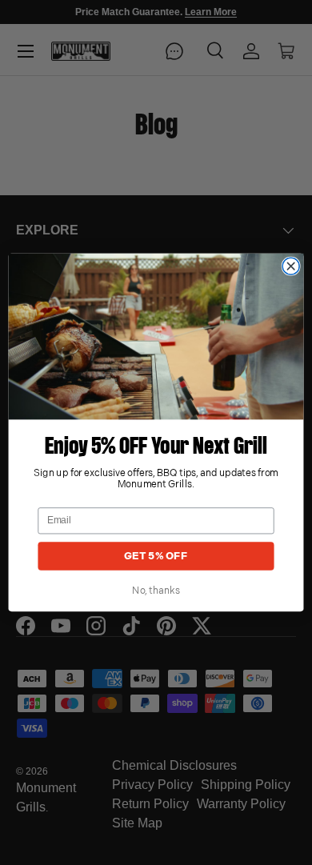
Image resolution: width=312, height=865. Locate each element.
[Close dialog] (290, 266)
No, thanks (155, 591)
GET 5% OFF (155, 556)
